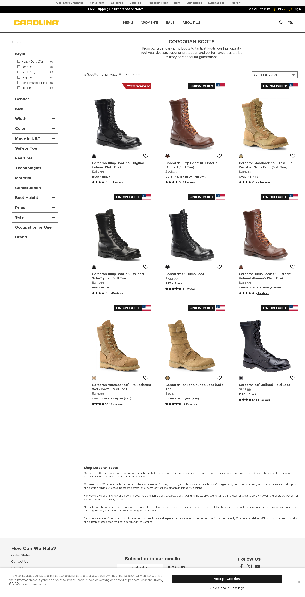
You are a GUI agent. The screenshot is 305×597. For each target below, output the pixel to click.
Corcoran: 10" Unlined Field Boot (264, 385)
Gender (22, 99)
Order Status (21, 555)
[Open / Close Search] (281, 22)
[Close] (299, 582)
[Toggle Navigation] (136, 23)
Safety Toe (26, 148)
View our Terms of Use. (33, 584)
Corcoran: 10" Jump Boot (184, 274)
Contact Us (19, 561)
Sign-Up (176, 567)
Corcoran (117, 2)
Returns (17, 568)
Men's (128, 22)
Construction (28, 187)
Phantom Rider (158, 2)
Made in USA (27, 138)
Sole (19, 217)
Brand (21, 237)
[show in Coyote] (94, 378)
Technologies (28, 168)
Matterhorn (96, 2)
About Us (191, 22)
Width (20, 118)
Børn (177, 2)
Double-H (136, 2)
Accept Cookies (227, 579)
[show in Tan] (241, 156)
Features (24, 158)
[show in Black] (94, 156)
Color (20, 128)
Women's (149, 22)
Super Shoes (216, 2)
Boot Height (26, 197)
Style (20, 53)
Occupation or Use (33, 227)
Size (19, 108)
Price (20, 207)
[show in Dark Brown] (167, 156)
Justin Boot (194, 2)
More (235, 2)
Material (23, 178)
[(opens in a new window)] (241, 566)
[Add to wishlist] (146, 156)
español (252, 9)
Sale (170, 22)
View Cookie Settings (226, 588)
